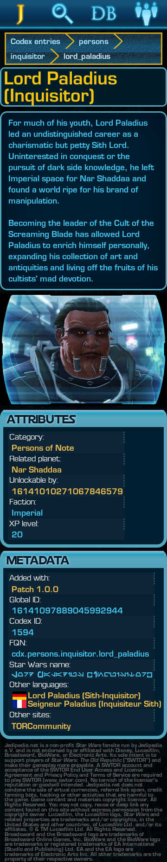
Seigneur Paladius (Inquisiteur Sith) (35, 704)
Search (62, 27)
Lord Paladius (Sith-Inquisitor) (35, 695)
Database (104, 27)
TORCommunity (41, 726)
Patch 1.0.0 (35, 589)
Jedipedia (21, 27)
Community (146, 27)
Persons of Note (43, 448)
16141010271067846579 (67, 491)
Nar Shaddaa (37, 469)
